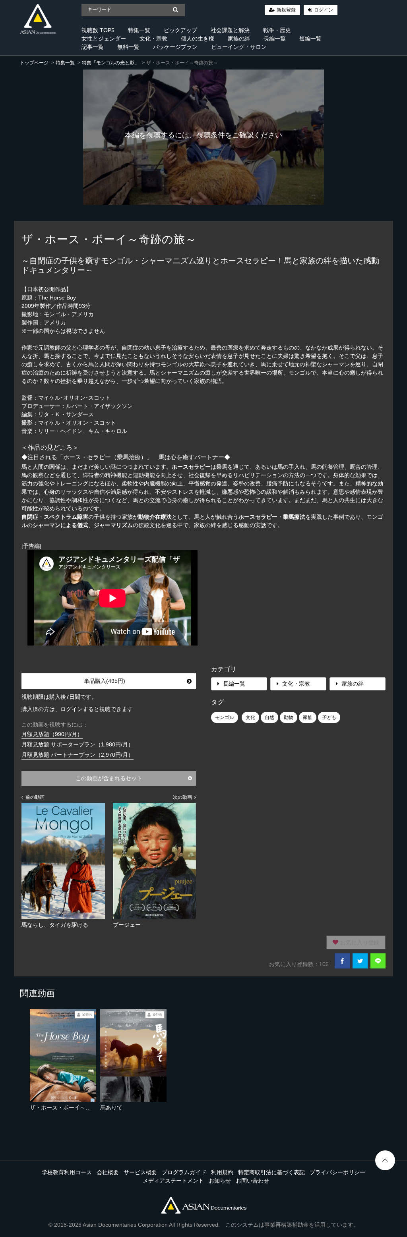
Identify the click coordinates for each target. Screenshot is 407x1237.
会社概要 (108, 1172)
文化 (250, 717)
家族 (307, 717)
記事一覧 (92, 47)
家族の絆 (239, 38)
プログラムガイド (184, 1172)
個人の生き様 (197, 38)
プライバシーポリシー (337, 1172)
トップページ (34, 63)
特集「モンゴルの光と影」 (110, 63)
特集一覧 (139, 30)
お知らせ (220, 1180)
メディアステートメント (173, 1180)
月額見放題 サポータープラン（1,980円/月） (77, 744)
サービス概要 (140, 1172)
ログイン (323, 10)
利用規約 (222, 1172)
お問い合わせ (252, 1180)
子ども (329, 717)
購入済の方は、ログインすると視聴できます (77, 709)
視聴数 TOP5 (97, 30)
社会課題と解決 (230, 30)
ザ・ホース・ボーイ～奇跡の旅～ (71, 1107)
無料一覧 (128, 47)
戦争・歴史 (277, 30)
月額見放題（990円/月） (52, 734)
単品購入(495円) (104, 681)
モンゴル (224, 717)
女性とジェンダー (103, 38)
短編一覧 (310, 38)
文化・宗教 (153, 38)
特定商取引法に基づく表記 (271, 1172)
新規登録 (286, 10)
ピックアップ (180, 30)
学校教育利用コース (67, 1172)
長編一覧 (275, 38)
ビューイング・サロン (239, 47)
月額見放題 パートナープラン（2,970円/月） (77, 755)
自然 (269, 717)
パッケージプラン (175, 47)
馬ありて (111, 1107)
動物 (288, 717)
